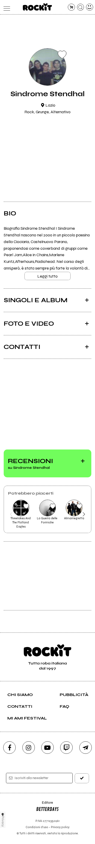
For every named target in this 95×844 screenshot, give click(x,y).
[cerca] (80, 7)
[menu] (5, 7)
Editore (44, 805)
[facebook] (9, 747)
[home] (37, 7)
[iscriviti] (82, 778)
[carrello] (71, 7)
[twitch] (66, 747)
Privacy (3, 821)
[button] (11, 514)
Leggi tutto (47, 276)
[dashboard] (89, 7)
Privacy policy (60, 827)
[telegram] (85, 747)
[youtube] (47, 747)
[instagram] (28, 747)
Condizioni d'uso (37, 827)
